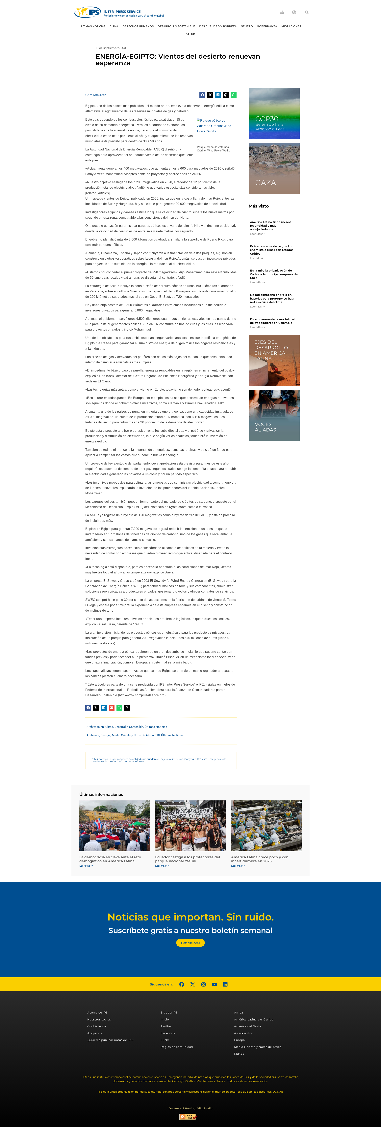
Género (247, 26)
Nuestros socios (99, 1019)
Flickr (165, 1040)
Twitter (166, 1026)
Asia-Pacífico (243, 1033)
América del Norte (247, 1026)
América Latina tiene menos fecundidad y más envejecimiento (270, 225)
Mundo (239, 1053)
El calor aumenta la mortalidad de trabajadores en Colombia (272, 321)
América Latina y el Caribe (253, 1019)
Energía (106, 735)
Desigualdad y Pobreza (218, 26)
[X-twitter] (192, 984)
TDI (157, 735)
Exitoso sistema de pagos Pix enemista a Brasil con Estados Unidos (271, 249)
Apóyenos (94, 1033)
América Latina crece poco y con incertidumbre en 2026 (260, 859)
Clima (114, 26)
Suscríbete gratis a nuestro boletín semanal (190, 930)
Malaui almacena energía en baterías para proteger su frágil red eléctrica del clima (272, 298)
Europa (239, 1040)
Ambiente (93, 735)
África (238, 1012)
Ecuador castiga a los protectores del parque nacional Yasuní (187, 859)
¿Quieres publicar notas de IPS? (110, 1040)
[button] (307, 12)
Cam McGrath (95, 95)
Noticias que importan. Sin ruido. (190, 917)
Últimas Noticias (93, 26)
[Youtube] (214, 984)
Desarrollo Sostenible (176, 26)
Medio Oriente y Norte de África (133, 735)
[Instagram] (203, 984)
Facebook (168, 1033)
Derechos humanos (138, 26)
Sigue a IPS (169, 1012)
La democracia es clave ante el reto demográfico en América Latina (110, 859)
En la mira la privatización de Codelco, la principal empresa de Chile (274, 274)
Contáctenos (96, 1026)
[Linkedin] (225, 984)
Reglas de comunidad (177, 1047)
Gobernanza (267, 26)
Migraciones (291, 26)
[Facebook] (182, 984)
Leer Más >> (257, 233)
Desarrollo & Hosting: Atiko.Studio (190, 1108)
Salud (190, 34)
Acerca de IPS (97, 1012)
